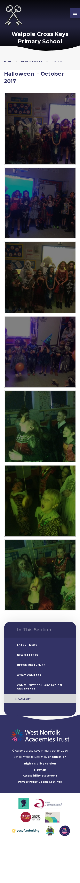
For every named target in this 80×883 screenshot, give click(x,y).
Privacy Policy (28, 781)
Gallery (57, 61)
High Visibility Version (40, 763)
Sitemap (40, 769)
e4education (57, 757)
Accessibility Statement (40, 775)
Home (8, 61)
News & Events (31, 61)
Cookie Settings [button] (50, 781)
